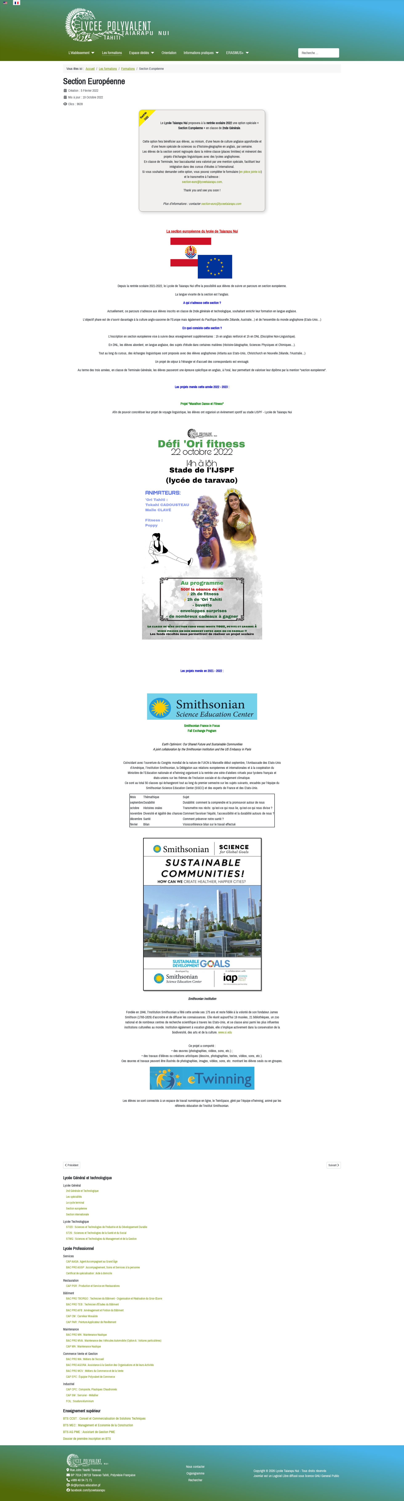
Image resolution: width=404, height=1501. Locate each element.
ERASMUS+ (235, 53)
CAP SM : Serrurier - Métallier (82, 1395)
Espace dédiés (139, 53)
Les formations (112, 53)
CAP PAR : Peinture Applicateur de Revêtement (91, 1322)
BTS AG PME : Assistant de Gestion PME (89, 1432)
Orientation (169, 53)
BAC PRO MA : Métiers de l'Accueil (85, 1359)
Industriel (68, 1384)
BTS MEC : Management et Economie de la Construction (98, 1425)
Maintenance (71, 1329)
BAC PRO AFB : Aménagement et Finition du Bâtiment (95, 1310)
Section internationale (77, 1214)
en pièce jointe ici (250, 172)
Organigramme (195, 1473)
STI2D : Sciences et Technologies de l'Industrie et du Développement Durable (106, 1227)
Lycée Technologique (76, 1221)
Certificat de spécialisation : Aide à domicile (89, 1273)
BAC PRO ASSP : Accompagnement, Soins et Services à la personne (103, 1267)
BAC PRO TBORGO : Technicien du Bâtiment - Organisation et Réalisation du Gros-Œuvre (114, 1298)
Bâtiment (68, 1293)
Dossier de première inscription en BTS (87, 1438)
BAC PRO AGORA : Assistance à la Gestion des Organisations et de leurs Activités (110, 1365)
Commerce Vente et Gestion (80, 1353)
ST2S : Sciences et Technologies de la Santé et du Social (96, 1233)
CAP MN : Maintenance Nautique (83, 1346)
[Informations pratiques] (216, 53)
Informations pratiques (199, 53)
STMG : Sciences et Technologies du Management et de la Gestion (101, 1238)
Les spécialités (74, 1196)
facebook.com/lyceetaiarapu (88, 1490)
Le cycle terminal (75, 1202)
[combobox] (318, 53)
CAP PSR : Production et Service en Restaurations (93, 1286)
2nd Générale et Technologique (82, 1190)
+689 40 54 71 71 (81, 1480)
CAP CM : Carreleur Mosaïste (82, 1316)
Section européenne (76, 1208)
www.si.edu (225, 1032)
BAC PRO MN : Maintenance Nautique (86, 1334)
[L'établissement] (92, 53)
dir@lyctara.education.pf (85, 1485)
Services (68, 1256)
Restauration (70, 1280)
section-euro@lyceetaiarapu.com (202, 182)
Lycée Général (72, 1185)
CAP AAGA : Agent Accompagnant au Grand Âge (91, 1261)
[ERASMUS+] (246, 53)
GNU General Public (327, 1476)
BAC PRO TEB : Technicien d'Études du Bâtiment (92, 1304)
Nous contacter (195, 1466)
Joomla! (258, 1476)
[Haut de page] (397, 1493)
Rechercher (195, 1480)
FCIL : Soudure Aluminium (80, 1401)
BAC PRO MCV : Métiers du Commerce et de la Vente (94, 1370)
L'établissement (79, 53)
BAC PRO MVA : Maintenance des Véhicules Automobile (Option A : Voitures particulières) (113, 1340)
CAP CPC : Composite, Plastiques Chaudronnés (91, 1389)
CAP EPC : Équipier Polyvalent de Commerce (90, 1376)
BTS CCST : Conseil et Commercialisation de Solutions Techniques (104, 1418)
